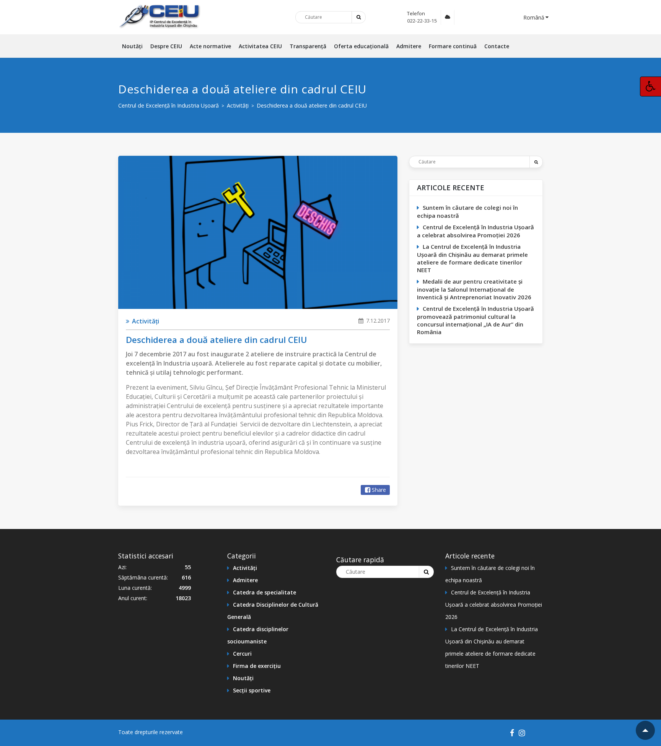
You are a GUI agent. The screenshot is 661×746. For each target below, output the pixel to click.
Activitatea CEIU (260, 46)
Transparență (308, 46)
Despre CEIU (166, 46)
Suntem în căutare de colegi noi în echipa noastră (467, 211)
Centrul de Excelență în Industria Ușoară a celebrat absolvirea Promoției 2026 (475, 231)
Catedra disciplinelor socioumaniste (257, 635)
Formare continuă (453, 46)
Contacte (496, 46)
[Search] (535, 162)
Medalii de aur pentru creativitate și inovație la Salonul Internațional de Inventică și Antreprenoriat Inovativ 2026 (474, 289)
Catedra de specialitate (264, 592)
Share (379, 489)
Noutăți (132, 46)
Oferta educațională (361, 46)
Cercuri (242, 653)
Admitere (408, 46)
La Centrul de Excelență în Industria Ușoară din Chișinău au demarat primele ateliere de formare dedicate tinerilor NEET (472, 258)
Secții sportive (251, 690)
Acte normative (210, 46)
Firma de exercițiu (257, 665)
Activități (144, 321)
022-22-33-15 (422, 20)
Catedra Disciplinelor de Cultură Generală (272, 610)
